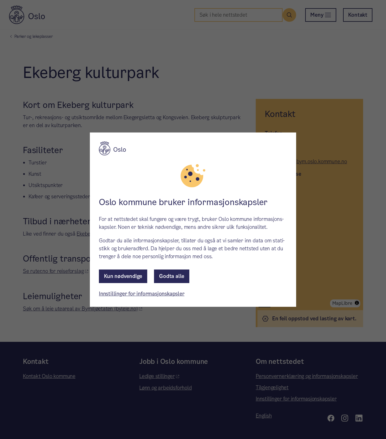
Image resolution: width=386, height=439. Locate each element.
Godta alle (171, 276)
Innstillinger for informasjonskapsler (142, 293)
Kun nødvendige (123, 276)
